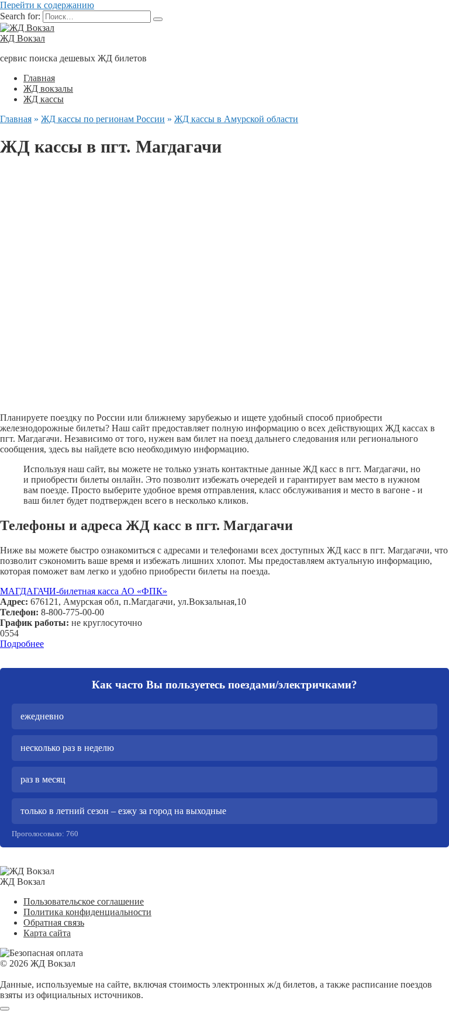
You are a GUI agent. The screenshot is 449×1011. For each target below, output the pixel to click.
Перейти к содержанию (47, 5)
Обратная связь (53, 922)
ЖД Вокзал (22, 38)
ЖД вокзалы (48, 89)
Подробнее (22, 644)
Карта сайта (47, 933)
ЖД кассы (43, 99)
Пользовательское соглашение (83, 901)
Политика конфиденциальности (87, 912)
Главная (39, 78)
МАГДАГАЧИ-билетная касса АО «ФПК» (83, 591)
